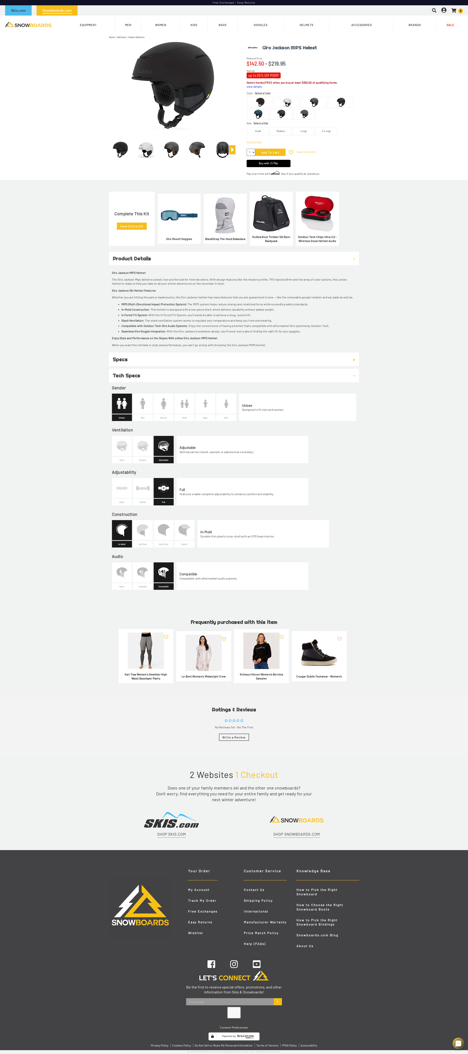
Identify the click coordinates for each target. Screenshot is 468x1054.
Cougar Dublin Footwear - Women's (319, 676)
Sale (450, 25)
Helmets (306, 25)
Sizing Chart (254, 142)
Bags (223, 25)
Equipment (88, 25)
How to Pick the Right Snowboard (317, 892)
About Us (305, 946)
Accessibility (309, 1045)
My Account (199, 890)
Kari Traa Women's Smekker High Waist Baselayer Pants (146, 676)
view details (254, 86)
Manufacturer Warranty (265, 922)
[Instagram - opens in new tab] (234, 964)
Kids (193, 25)
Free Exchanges (203, 911)
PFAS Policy (289, 1045)
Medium (281, 131)
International (256, 911)
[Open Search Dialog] (434, 10)
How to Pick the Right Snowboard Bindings (317, 922)
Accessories (361, 25)
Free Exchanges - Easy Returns (234, 2)
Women (160, 25)
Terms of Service (267, 1045)
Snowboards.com (57, 10)
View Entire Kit (306, 152)
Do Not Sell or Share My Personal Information (224, 1045)
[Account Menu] (444, 10)
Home (112, 37)
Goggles (260, 25)
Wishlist (195, 933)
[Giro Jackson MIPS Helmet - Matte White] (146, 148)
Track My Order (202, 900)
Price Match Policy (261, 933)
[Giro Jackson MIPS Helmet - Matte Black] (120, 148)
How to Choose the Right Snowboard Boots (320, 907)
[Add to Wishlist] (291, 152)
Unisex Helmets (136, 37)
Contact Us (254, 890)
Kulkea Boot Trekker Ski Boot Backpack (271, 239)
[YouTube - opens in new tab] (257, 964)
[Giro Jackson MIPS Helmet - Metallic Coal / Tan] (171, 148)
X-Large (326, 131)
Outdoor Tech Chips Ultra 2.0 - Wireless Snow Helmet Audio (317, 239)
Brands (415, 25)
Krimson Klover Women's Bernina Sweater (261, 676)
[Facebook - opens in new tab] (211, 964)
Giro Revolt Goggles (179, 239)
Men (128, 25)
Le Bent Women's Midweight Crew (204, 676)
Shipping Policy (258, 900)
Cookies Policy (181, 1045)
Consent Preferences (234, 1027)
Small (258, 131)
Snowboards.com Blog (317, 935)
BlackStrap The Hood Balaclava (225, 239)
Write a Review (234, 737)
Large (303, 131)
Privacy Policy (159, 1045)
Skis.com (18, 10)
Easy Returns (200, 922)
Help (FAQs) (255, 944)
